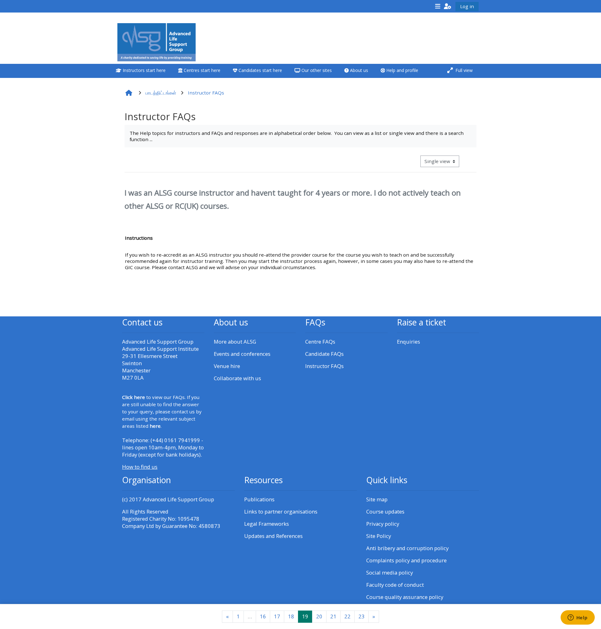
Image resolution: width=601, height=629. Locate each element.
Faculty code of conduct (395, 584)
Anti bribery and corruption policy (407, 548)
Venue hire (227, 366)
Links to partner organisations (280, 511)
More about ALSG (235, 341)
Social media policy (389, 572)
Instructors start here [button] (143, 70)
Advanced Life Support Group (178, 499)
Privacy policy (382, 523)
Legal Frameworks (266, 523)
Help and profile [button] (401, 70)
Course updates (385, 511)
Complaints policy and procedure (406, 560)
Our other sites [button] (316, 70)
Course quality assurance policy (404, 597)
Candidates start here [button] (259, 70)
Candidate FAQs (324, 353)
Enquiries (408, 341)
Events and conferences (242, 353)
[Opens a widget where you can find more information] (577, 618)
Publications (259, 499)
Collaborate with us (237, 378)
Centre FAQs (320, 341)
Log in (467, 6)
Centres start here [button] (201, 70)
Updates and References (273, 536)
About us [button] (358, 70)
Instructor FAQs (324, 366)
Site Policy (378, 536)
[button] (447, 6)
